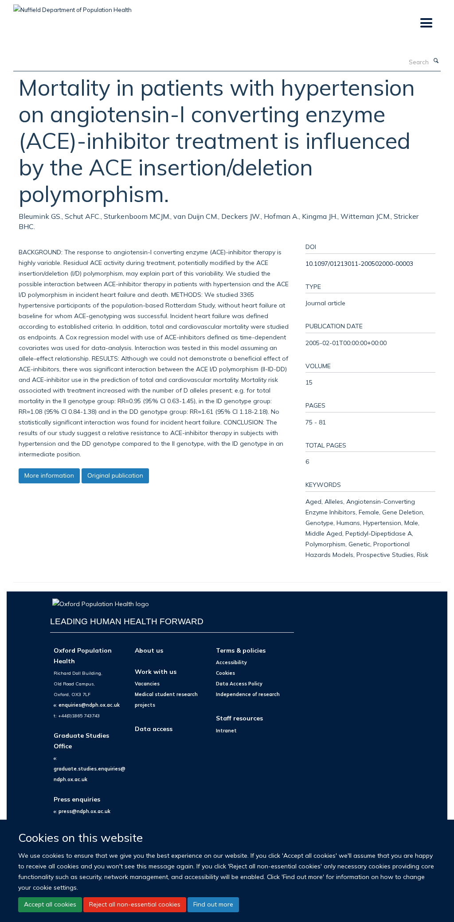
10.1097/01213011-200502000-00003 (359, 263)
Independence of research (248, 694)
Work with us (155, 671)
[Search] (436, 61)
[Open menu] (426, 23)
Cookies (225, 673)
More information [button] (49, 475)
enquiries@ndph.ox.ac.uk (89, 705)
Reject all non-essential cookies (134, 904)
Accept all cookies (50, 904)
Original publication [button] (115, 475)
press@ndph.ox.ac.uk (84, 811)
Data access (153, 728)
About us (149, 650)
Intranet (226, 730)
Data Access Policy (239, 684)
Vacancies (147, 684)
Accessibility (231, 662)
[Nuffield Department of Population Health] (72, 6)
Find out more (213, 904)
